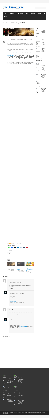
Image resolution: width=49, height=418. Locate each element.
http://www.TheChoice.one (23, 326)
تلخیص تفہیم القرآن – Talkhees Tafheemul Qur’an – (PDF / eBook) (41, 82)
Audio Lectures (11, 13)
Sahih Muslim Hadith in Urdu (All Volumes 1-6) (43, 55)
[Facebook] (45, 19)
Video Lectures (19, 13)
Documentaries (21, 39)
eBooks (26, 13)
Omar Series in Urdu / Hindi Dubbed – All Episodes (20, 268)
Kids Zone (32, 13)
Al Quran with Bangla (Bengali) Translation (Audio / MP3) (43, 43)
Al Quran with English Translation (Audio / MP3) (43, 50)
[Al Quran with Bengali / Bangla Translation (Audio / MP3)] (30, 264)
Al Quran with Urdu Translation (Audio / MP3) (43, 37)
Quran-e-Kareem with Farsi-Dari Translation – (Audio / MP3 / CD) (41, 90)
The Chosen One (12, 292)
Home (4, 13)
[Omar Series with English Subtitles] (11, 264)
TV (44, 13)
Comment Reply (19, 282)
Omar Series (25, 39)
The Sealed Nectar (17, 52)
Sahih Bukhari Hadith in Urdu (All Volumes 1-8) (43, 31)
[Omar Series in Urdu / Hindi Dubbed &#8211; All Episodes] (21, 264)
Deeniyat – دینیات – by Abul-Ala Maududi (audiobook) (43, 69)
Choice (5, 16)
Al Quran (39, 13)
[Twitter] (42, 19)
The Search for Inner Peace (43, 64)
